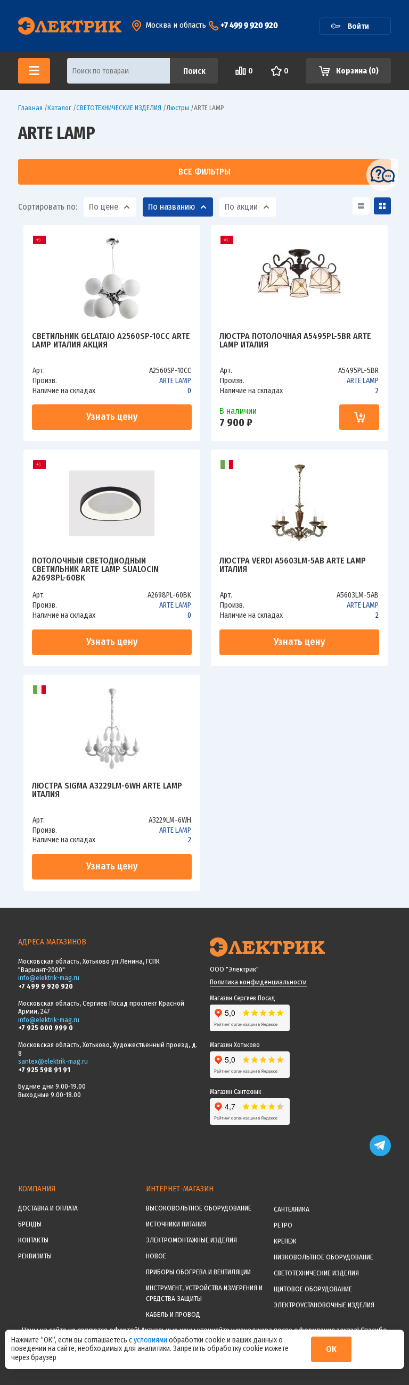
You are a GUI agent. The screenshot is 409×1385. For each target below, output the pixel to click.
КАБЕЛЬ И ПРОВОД (173, 1314)
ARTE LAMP (175, 380)
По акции (241, 207)
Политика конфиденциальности (258, 982)
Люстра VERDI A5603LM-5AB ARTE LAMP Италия (292, 565)
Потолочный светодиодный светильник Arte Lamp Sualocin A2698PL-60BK (95, 569)
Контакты (33, 1240)
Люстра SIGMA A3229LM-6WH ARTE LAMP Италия (107, 790)
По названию (171, 207)
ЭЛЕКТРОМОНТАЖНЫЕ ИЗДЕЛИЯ (191, 1240)
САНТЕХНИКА (291, 1209)
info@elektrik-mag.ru (48, 978)
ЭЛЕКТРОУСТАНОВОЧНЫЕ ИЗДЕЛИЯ (324, 1305)
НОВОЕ (156, 1256)
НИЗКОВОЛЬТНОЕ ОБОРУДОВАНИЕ (323, 1257)
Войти (358, 26)
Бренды (30, 1224)
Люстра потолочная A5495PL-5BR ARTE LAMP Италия (295, 341)
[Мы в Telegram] (380, 1154)
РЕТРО (283, 1225)
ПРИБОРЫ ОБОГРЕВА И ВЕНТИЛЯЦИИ (198, 1272)
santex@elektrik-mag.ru (53, 1061)
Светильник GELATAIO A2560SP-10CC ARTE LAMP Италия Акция (111, 341)
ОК (331, 1349)
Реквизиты (35, 1256)
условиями (151, 1340)
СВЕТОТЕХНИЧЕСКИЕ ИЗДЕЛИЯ (316, 1273)
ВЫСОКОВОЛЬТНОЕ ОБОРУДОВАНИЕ (198, 1208)
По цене (103, 207)
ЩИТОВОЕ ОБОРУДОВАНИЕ (313, 1289)
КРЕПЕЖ (285, 1241)
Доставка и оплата (48, 1208)
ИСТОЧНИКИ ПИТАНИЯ (176, 1224)
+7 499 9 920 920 (249, 25)
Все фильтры (204, 172)
